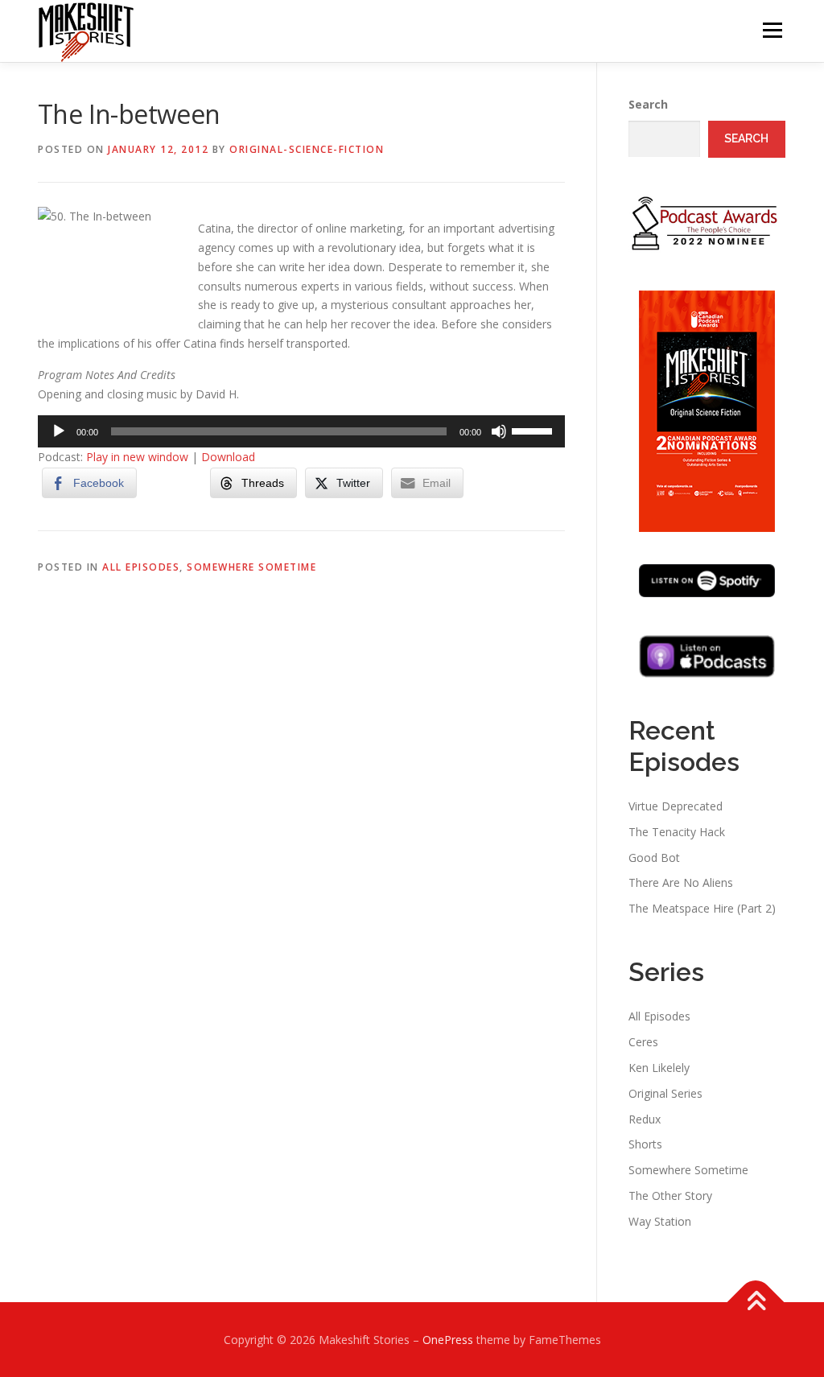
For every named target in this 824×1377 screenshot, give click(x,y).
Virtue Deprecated (675, 806)
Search (648, 104)
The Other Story (670, 1195)
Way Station (659, 1221)
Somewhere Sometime (251, 567)
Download (228, 456)
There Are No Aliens (680, 882)
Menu (772, 30)
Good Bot (654, 857)
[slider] (534, 429)
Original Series (665, 1093)
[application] (301, 431)
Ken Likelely (659, 1067)
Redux (644, 1119)
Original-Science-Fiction (306, 149)
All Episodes (140, 567)
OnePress (447, 1339)
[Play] (59, 431)
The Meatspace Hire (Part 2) (702, 908)
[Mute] (499, 431)
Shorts (645, 1144)
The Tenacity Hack (676, 831)
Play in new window (137, 456)
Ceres (643, 1041)
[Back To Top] (756, 1301)
